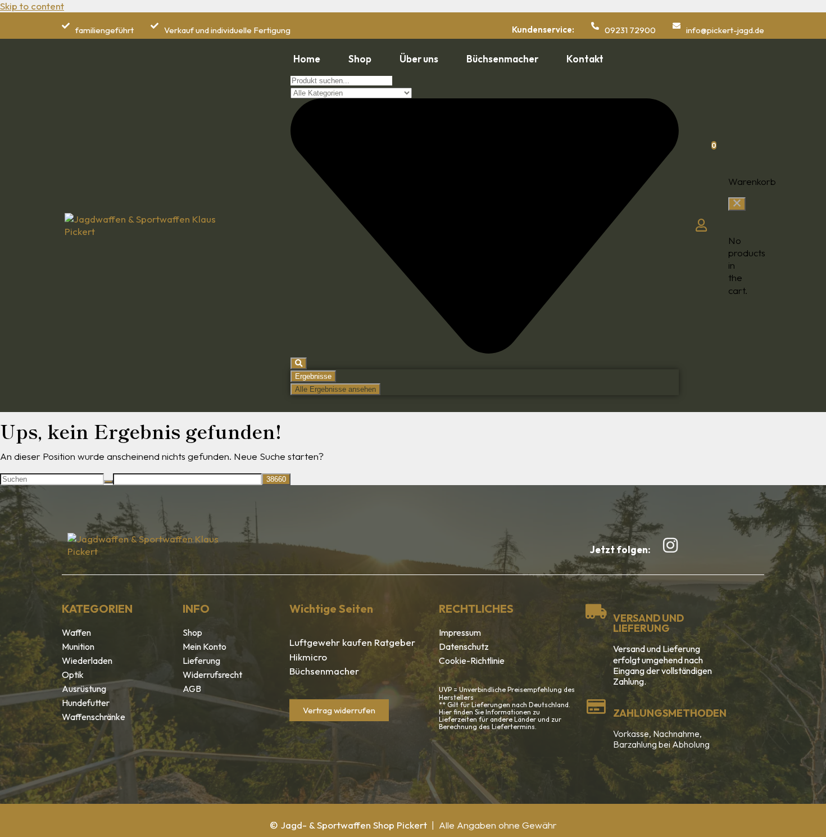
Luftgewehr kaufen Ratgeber (352, 642)
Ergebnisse (313, 376)
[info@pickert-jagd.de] (676, 26)
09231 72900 (630, 30)
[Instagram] (670, 545)
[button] (737, 204)
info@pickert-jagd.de (725, 30)
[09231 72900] (595, 26)
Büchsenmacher (324, 671)
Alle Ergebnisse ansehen (335, 389)
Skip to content (32, 6)
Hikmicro (308, 657)
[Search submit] (299, 363)
